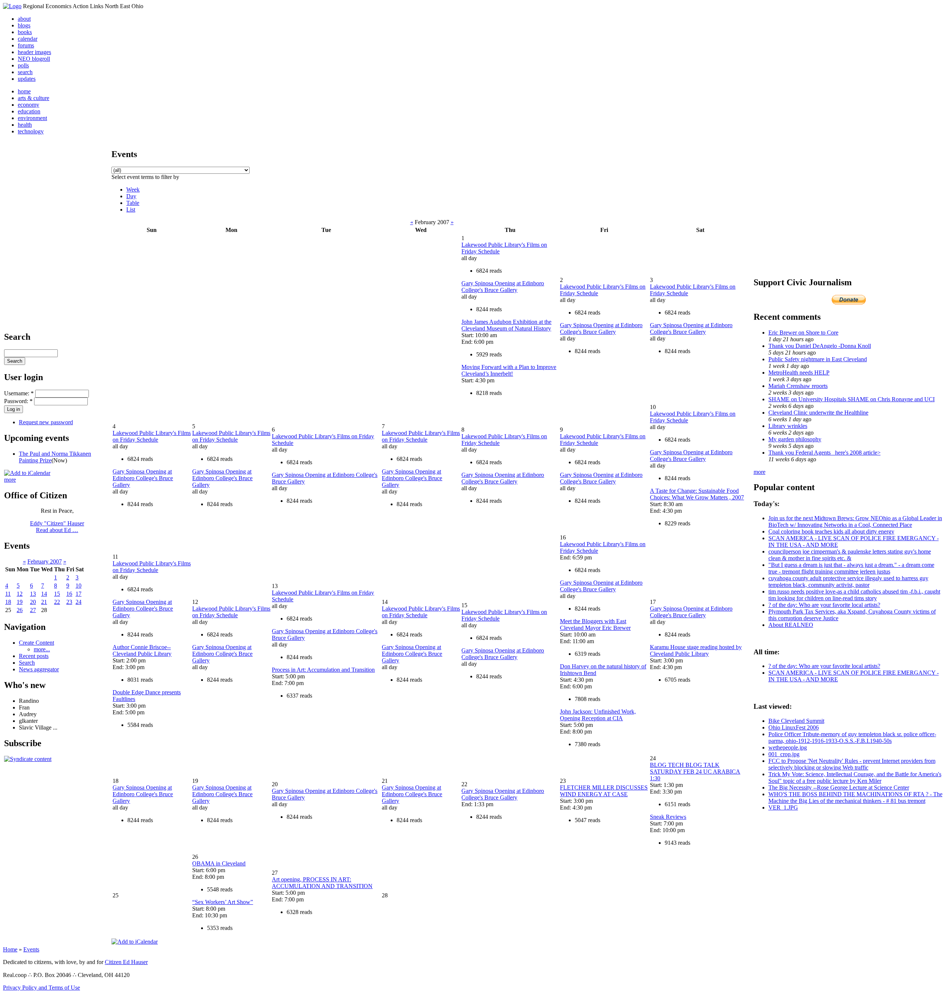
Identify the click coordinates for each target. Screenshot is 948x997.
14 (44, 594)
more (10, 479)
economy (28, 105)
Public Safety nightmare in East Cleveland (817, 359)
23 (69, 602)
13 (33, 594)
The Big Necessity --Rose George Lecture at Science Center (838, 787)
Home (10, 949)
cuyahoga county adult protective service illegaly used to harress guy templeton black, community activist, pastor (848, 581)
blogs (24, 25)
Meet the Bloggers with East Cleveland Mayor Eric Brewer (595, 624)
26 (20, 610)
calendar (27, 39)
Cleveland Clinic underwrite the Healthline (818, 412)
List (130, 209)
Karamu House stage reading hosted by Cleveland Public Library (696, 650)
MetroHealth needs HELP (799, 372)
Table (132, 203)
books (25, 32)
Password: (18, 401)
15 (57, 594)
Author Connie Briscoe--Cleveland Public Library (142, 650)
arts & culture (33, 98)
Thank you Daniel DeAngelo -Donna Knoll (819, 346)
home (24, 91)
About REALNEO (790, 625)
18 (8, 602)
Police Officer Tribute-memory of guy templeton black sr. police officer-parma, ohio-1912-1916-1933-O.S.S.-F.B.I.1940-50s (852, 737)
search (25, 72)
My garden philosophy (794, 439)
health (25, 125)
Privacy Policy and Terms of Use (41, 987)
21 (44, 602)
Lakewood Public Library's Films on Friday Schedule (152, 436)
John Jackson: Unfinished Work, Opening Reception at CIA (598, 714)
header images (34, 52)
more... (42, 649)
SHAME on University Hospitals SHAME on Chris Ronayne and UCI (851, 399)
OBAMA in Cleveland (219, 863)
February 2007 (44, 561)
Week (133, 189)
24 (78, 602)
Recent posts (34, 656)
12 (20, 594)
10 (78, 585)
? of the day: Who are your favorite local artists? (824, 605)
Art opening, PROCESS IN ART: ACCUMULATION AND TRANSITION (322, 882)
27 (33, 610)
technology (31, 131)
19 (20, 602)
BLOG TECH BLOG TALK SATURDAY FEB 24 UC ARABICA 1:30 (695, 771)
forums (26, 45)
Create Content (36, 642)
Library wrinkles (787, 426)
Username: (19, 393)
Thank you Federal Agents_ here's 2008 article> (824, 452)
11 (8, 594)
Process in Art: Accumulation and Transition (323, 670)
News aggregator (39, 669)
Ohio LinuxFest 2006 (793, 727)
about (24, 19)
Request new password (46, 422)
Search (27, 662)
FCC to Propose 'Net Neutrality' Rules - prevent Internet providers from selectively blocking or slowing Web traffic (851, 764)
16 (69, 594)
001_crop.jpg (784, 754)
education (29, 111)
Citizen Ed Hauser (126, 962)
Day (131, 196)
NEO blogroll (34, 59)
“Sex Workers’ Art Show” (222, 902)
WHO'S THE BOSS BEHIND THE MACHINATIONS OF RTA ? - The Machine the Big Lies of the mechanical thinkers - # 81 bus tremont (855, 797)
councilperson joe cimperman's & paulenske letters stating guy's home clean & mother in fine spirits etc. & (849, 554)
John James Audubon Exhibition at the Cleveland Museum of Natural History (506, 325)
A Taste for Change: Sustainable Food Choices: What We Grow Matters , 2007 (697, 494)
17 (78, 594)
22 (57, 602)
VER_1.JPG (783, 807)
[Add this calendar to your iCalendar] (27, 473)
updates (27, 79)
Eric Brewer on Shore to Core (803, 332)
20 (33, 602)
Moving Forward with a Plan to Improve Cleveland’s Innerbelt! (508, 370)
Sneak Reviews (668, 817)
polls (23, 65)
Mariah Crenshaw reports (798, 386)
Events (31, 949)
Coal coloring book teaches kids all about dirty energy (831, 531)
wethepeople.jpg (787, 747)
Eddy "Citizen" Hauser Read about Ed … (57, 526)
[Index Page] (12, 6)
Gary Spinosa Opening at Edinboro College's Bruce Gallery (502, 286)
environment (32, 118)
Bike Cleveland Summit (796, 721)
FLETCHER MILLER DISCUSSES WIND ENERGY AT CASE (604, 790)
